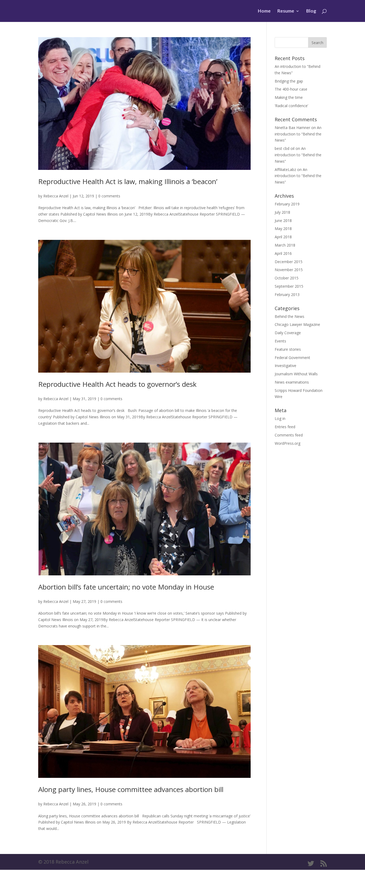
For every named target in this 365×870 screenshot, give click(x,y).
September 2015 (289, 286)
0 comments (109, 195)
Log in (280, 418)
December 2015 (288, 261)
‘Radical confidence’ (291, 105)
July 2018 (282, 212)
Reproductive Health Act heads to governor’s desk (117, 384)
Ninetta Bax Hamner (292, 127)
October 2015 (286, 277)
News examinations (292, 382)
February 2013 (287, 294)
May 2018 (283, 228)
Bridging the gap (289, 81)
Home (264, 11)
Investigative (285, 365)
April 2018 (283, 236)
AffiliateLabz (285, 169)
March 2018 (285, 245)
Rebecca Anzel (55, 195)
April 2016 (283, 253)
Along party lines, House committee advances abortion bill (130, 789)
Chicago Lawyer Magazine (297, 324)
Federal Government (292, 357)
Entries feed (285, 426)
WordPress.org (287, 443)
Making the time (289, 97)
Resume (285, 11)
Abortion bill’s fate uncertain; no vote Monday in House (126, 587)
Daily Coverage (288, 332)
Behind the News (289, 316)
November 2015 (289, 269)
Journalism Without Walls (296, 373)
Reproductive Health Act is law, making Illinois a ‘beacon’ (127, 181)
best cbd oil (284, 148)
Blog (311, 11)
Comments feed (289, 435)
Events (280, 341)
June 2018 (283, 220)
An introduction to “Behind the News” (298, 134)
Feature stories (288, 349)
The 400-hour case (291, 89)
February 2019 (287, 203)
